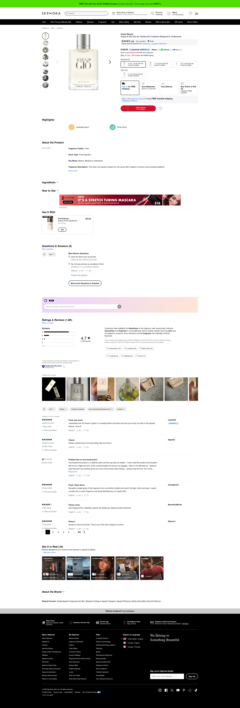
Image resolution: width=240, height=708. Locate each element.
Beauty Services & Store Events (79, 658)
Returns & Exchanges (103, 641)
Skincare (90, 22)
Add (62, 230)
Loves (71, 672)
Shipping (99, 648)
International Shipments (104, 655)
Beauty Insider (74, 638)
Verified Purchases (77, 409)
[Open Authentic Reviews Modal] (64, 366)
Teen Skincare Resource (104, 679)
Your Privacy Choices (89, 692)
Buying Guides (101, 658)
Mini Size (137, 22)
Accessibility (100, 675)
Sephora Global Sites (49, 665)
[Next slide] (110, 62)
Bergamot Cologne (93, 601)
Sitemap (77, 692)
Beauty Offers (73, 665)
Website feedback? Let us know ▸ (120, 611)
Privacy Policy (47, 692)
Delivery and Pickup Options (105, 645)
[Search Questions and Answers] (44, 254)
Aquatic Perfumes (124, 601)
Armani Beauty (127, 34)
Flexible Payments (102, 672)
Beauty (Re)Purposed (49, 675)
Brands (148, 22)
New (44, 22)
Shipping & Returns (129, 100)
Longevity (154, 43)
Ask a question (141, 41)
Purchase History (75, 652)
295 (79, 532)
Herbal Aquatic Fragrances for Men (71, 601)
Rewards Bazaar (74, 668)
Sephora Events (47, 658)
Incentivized (58, 399)
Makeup (79, 22)
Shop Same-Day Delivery (77, 679)
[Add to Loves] (160, 108)
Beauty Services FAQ (103, 662)
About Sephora (47, 638)
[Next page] (84, 532)
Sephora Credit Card (76, 641)
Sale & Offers (192, 22)
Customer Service (102, 638)
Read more (72, 471)
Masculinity (163, 43)
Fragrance (102, 22)
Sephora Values (47, 648)
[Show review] (78, 389)
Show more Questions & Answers (85, 283)
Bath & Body (124, 22)
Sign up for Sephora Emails (161, 671)
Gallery (71, 645)
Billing (98, 652)
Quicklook (50, 230)
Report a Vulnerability (49, 679)
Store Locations (101, 668)
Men (52, 28)
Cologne (60, 28)
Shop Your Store (74, 675)
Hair (113, 22)
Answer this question (79, 275)
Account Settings (74, 655)
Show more (73, 170)
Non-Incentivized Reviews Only (99, 409)
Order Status (73, 648)
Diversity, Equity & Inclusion (51, 668)
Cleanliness (146, 43)
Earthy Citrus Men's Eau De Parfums (146, 601)
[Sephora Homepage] (51, 13)
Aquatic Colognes (109, 601)
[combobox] (86, 13)
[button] (158, 50)
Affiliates (45, 655)
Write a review (47, 323)
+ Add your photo (49, 552)
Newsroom (45, 641)
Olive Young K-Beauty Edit (60, 22)
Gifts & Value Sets (163, 22)
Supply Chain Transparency (51, 652)
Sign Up (192, 676)
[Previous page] (42, 532)
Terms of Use (58, 692)
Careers (45, 645)
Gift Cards (179, 22)
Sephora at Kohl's (102, 665)
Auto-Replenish (74, 662)
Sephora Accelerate (49, 672)
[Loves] (191, 13)
